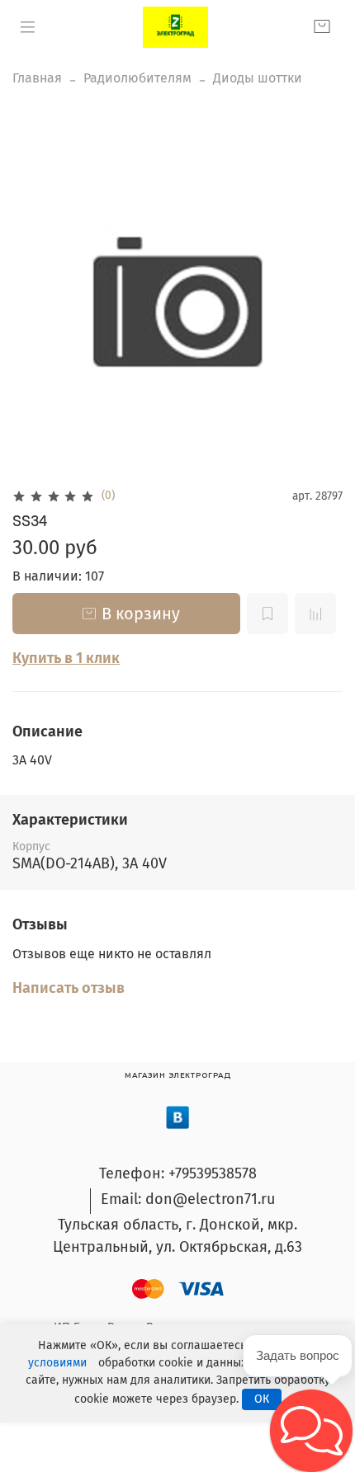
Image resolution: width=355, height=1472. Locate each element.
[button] (311, 1431)
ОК (261, 1399)
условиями (57, 1363)
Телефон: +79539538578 (178, 1173)
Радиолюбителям (137, 78)
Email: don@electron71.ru (188, 1199)
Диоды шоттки (257, 78)
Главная (37, 78)
